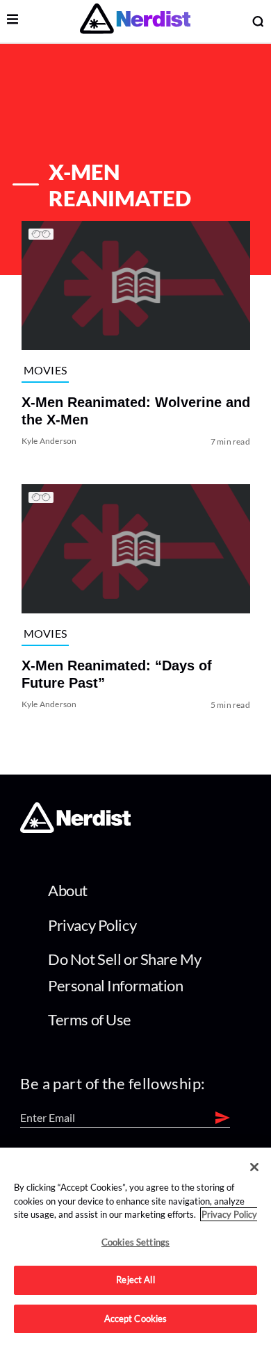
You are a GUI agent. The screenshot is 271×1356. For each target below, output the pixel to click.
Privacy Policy (92, 925)
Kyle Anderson (48, 441)
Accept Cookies (135, 1318)
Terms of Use (89, 1019)
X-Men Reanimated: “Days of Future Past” (116, 675)
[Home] (75, 828)
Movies (45, 370)
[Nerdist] (135, 21)
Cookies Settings (135, 1242)
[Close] (254, 1167)
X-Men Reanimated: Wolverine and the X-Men (135, 411)
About (68, 890)
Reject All (135, 1279)
